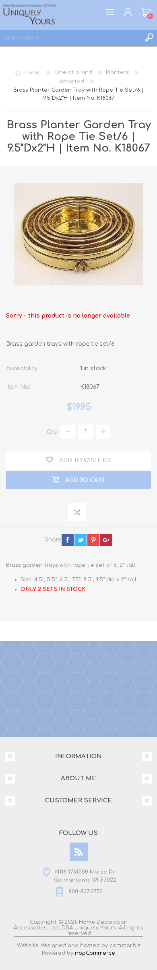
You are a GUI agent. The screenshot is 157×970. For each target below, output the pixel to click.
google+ (106, 540)
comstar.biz (124, 945)
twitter (80, 540)
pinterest (93, 540)
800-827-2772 (85, 892)
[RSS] (79, 852)
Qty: (53, 432)
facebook (68, 540)
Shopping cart (146, 12)
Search (149, 38)
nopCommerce (95, 953)
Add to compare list (77, 512)
